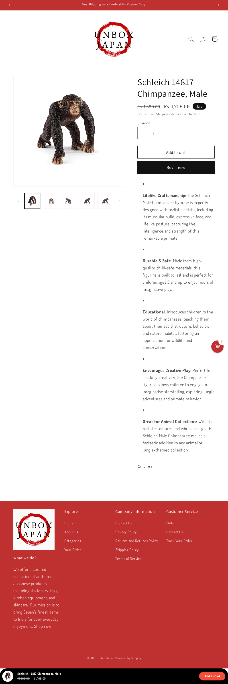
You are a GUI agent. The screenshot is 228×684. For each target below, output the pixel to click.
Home (69, 523)
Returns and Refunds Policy (136, 540)
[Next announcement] (219, 5)
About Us (71, 532)
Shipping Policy (127, 549)
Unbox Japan (106, 658)
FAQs (170, 523)
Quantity (143, 123)
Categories (72, 540)
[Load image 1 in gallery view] (32, 201)
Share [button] (148, 466)
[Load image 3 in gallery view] (69, 201)
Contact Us (123, 523)
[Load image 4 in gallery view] (87, 201)
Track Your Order (179, 540)
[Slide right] (119, 201)
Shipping (162, 114)
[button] (11, 39)
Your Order (72, 549)
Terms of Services (129, 558)
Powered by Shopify (128, 658)
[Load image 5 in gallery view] (105, 201)
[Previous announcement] (9, 5)
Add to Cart (212, 676)
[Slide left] (18, 201)
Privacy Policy (126, 532)
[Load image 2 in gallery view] (50, 201)
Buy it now (176, 167)
